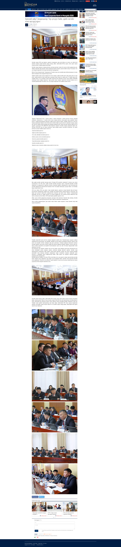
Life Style (73, 9)
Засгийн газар (91, 98)
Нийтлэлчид (58, 1)
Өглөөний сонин (68, 1)
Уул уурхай (42, 9)
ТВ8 (63, 1)
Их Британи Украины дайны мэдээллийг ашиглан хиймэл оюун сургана (90, 65)
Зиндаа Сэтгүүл (81, 1)
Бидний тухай (40, 543)
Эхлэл (26, 9)
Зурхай (76, 9)
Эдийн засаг (33, 9)
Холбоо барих (35, 543)
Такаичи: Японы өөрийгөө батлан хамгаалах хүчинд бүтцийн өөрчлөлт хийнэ (90, 52)
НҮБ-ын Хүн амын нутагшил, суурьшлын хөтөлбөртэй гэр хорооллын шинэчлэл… (90, 27)
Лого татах (44, 543)
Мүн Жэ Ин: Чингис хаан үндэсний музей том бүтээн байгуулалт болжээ (90, 33)
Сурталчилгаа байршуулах (28, 543)
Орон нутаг (81, 9)
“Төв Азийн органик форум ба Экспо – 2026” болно (90, 58)
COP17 (64, 9)
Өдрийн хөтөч (68, 9)
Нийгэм (38, 9)
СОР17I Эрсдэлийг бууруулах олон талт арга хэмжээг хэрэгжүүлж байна (90, 46)
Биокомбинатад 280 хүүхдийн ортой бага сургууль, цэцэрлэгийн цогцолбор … (90, 71)
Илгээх (36, 530)
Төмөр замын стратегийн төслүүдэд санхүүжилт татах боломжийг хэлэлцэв (90, 14)
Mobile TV (87, 1)
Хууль (46, 9)
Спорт (58, 9)
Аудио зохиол (75, 1)
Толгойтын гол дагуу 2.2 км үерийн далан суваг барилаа (90, 39)
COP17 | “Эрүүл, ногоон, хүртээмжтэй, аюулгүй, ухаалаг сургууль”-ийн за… (90, 21)
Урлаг (61, 9)
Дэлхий (49, 9)
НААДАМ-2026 (54, 9)
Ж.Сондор (30, 24)
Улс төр (29, 9)
